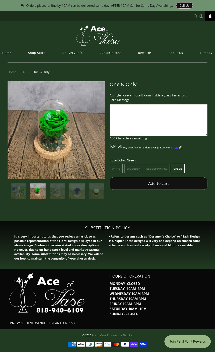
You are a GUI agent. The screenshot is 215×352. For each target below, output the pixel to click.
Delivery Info (72, 53)
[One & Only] (56, 130)
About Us (176, 53)
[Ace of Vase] (107, 35)
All (24, 72)
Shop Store (37, 53)
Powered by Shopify (119, 335)
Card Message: (120, 100)
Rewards (145, 53)
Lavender (133, 168)
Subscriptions (111, 53)
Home (6, 53)
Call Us (184, 5)
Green (177, 168)
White (116, 168)
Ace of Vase (99, 335)
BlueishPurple (156, 168)
